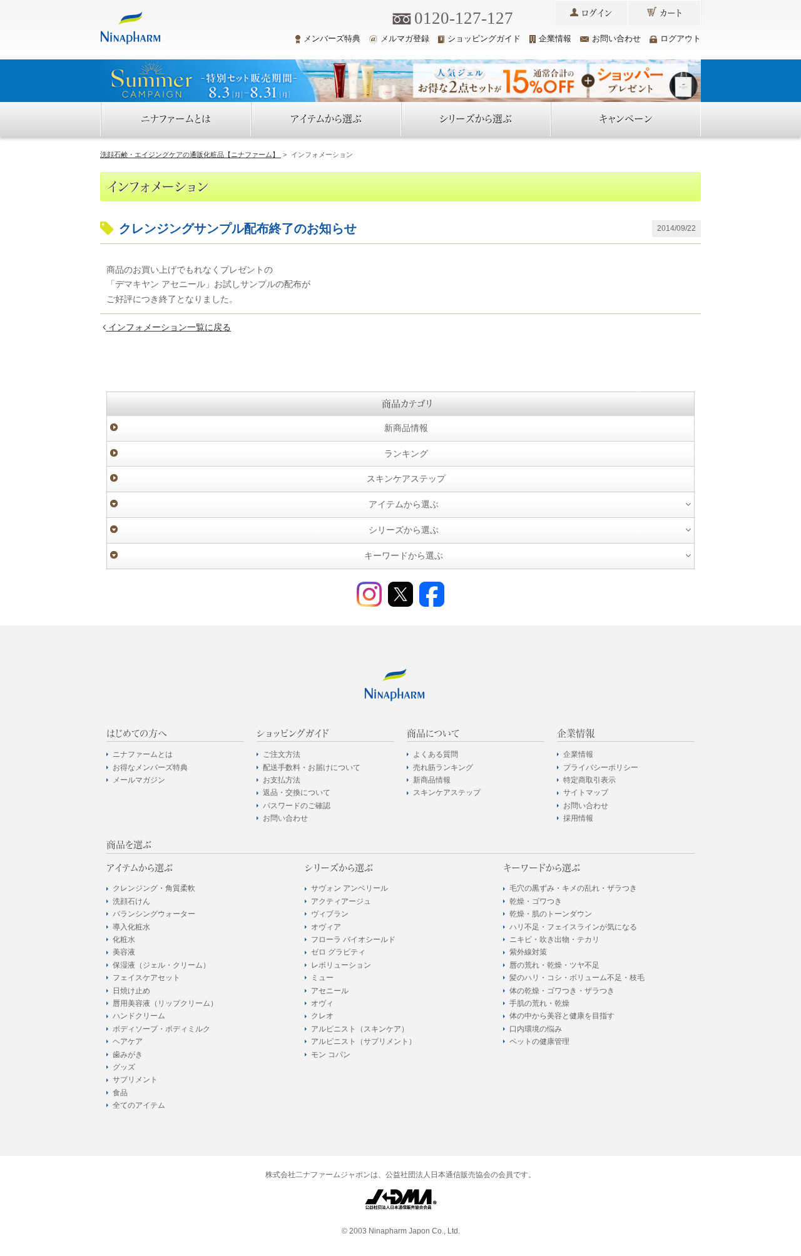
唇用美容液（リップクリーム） (165, 1003)
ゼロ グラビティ (338, 952)
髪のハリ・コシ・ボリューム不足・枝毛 (577, 977)
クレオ (322, 1015)
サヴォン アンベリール (349, 888)
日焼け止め (131, 990)
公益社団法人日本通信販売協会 (438, 1174)
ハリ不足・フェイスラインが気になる (573, 927)
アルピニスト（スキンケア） (360, 1029)
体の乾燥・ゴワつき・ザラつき (562, 990)
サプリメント (135, 1079)
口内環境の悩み (535, 1029)
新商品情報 (406, 428)
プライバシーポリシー (600, 767)
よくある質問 (435, 754)
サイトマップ (585, 792)
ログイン (596, 13)
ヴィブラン (330, 913)
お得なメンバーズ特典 (150, 767)
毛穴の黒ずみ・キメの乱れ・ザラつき (573, 888)
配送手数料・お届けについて (311, 767)
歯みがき (128, 1054)
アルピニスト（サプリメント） (363, 1041)
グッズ (124, 1067)
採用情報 (578, 818)
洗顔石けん (131, 901)
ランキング (406, 453)
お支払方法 (281, 780)
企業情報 (555, 38)
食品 (120, 1092)
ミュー (322, 977)
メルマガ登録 (404, 38)
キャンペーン (626, 119)
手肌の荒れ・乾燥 (539, 1003)
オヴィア (326, 927)
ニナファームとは (176, 119)
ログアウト (680, 38)
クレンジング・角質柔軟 (154, 888)
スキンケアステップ (406, 479)
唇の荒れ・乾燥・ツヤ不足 (554, 965)
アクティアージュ (341, 901)
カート (671, 13)
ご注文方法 (281, 754)
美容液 (124, 952)
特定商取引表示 (589, 780)
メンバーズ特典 (332, 38)
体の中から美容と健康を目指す (562, 1015)
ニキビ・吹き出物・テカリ (554, 939)
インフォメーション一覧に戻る (168, 327)
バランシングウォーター (154, 913)
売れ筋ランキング (443, 767)
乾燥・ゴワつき (535, 901)
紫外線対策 (528, 952)
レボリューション (341, 965)
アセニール (330, 990)
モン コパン (330, 1054)
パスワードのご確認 (296, 805)
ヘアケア (128, 1041)
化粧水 (124, 939)
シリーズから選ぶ (475, 119)
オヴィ (322, 1003)
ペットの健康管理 (539, 1041)
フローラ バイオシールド (353, 939)
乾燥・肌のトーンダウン (550, 913)
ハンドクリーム (139, 1015)
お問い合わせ (616, 38)
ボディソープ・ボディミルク (161, 1029)
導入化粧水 (131, 927)
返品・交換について (296, 792)
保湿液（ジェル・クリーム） (161, 965)
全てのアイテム (139, 1105)
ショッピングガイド (484, 38)
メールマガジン (139, 780)
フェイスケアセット (146, 977)
